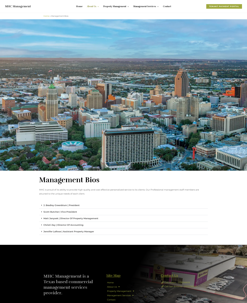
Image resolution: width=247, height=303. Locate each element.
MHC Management (18, 6)
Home (46, 16)
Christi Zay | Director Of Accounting (63, 225)
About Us (112, 286)
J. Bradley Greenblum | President (61, 205)
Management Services (119, 295)
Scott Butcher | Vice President (60, 211)
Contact (111, 299)
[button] (224, 6)
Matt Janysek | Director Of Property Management (70, 218)
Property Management (119, 291)
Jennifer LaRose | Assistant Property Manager (68, 231)
